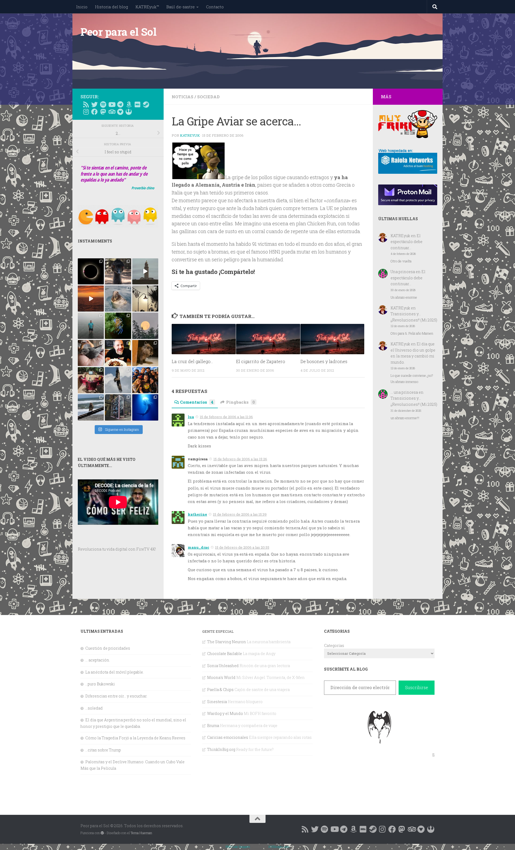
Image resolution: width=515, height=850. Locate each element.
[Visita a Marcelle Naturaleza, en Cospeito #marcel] (118, 271)
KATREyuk (190, 135)
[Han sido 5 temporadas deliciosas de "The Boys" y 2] (145, 380)
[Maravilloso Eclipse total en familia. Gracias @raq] (91, 271)
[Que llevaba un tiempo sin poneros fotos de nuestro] (145, 353)
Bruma (213, 725)
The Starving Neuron (226, 641)
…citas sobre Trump (103, 750)
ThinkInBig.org (221, 749)
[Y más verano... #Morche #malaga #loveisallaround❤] (145, 298)
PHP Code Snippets (238, 847)
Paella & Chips (220, 689)
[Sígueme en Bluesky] (94, 104)
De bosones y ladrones (323, 361)
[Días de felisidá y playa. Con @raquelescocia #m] (91, 407)
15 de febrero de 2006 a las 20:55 (242, 547)
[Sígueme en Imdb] (137, 104)
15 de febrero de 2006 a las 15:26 (240, 459)
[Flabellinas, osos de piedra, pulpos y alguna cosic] (118, 326)
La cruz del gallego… (192, 361)
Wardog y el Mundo (225, 713)
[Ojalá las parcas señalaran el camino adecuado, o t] (145, 326)
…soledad (94, 708)
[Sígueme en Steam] (146, 104)
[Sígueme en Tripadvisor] (111, 111)
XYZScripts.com (278, 847)
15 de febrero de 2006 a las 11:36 (226, 416)
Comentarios (197, 402)
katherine (197, 514)
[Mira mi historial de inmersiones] (120, 111)
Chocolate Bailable (224, 653)
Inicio (81, 6)
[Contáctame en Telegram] (120, 104)
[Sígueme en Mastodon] (103, 111)
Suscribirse (416, 687)
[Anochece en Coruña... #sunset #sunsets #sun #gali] (91, 298)
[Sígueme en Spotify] (103, 104)
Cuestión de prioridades (107, 648)
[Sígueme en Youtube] (111, 104)
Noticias (182, 96)
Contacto (215, 6)
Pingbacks (240, 402)
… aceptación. (97, 660)
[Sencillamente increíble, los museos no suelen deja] (118, 407)
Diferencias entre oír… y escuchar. (116, 696)
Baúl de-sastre (180, 6)
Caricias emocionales (227, 737)
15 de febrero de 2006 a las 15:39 (240, 514)
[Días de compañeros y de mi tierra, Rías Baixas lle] (91, 380)
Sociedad (208, 96)
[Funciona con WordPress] (102, 833)
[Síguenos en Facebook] (94, 111)
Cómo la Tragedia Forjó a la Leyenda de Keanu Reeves (135, 737)
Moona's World (221, 677)
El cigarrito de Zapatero (260, 361)
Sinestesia (217, 701)
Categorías (334, 645)
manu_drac (198, 547)
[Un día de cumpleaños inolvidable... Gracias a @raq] (118, 380)
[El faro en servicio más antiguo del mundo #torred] (145, 271)
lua (191, 416)
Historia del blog (111, 6)
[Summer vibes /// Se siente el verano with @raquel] (91, 326)
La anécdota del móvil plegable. (114, 672)
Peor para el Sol (118, 32)
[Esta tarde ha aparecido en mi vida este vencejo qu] (91, 353)
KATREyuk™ (147, 6)
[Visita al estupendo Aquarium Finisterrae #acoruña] (118, 298)
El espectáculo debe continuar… (406, 241)
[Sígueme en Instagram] (86, 111)
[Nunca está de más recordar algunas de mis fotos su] (145, 407)
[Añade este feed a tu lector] (86, 104)
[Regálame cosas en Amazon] (129, 104)
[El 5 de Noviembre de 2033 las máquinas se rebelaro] (118, 353)
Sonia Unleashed (223, 665)
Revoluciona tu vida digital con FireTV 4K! (117, 549)
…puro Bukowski (100, 683)
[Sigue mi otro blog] (129, 111)
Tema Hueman (141, 833)
